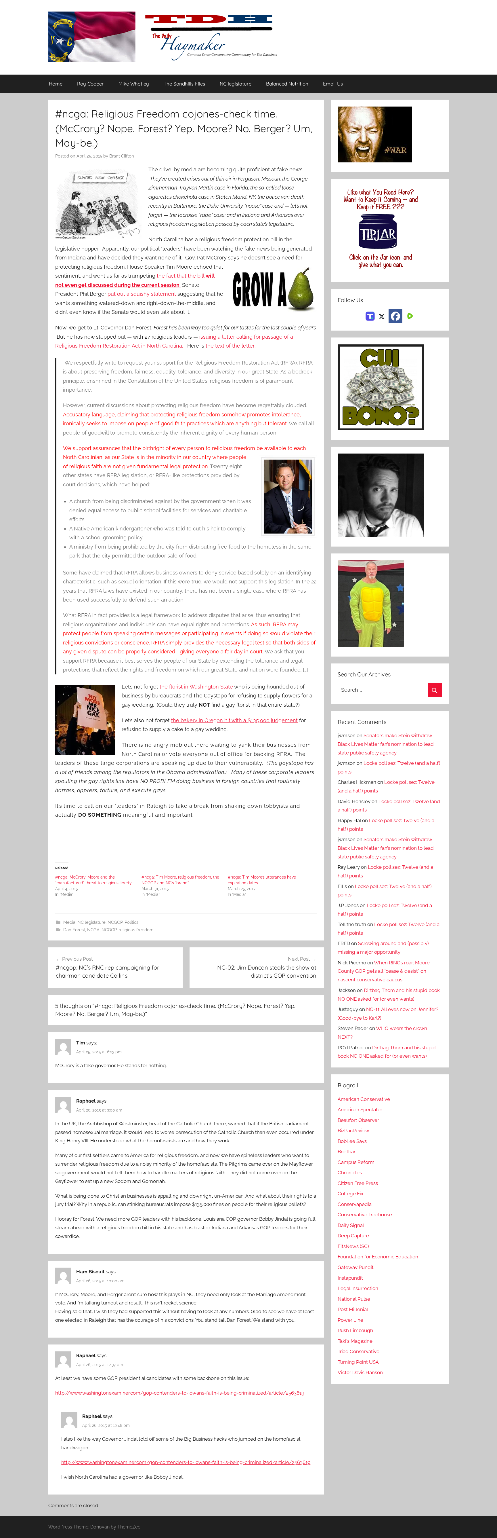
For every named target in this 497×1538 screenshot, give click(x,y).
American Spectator (360, 1109)
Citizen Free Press (358, 1183)
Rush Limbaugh (355, 1330)
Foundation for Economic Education (378, 1257)
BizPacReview (353, 1130)
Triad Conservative (358, 1351)
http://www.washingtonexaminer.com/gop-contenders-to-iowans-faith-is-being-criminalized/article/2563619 (179, 1393)
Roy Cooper (90, 84)
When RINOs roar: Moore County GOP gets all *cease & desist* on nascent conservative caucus (384, 971)
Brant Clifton (121, 156)
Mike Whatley (133, 84)
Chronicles (350, 1172)
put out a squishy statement (141, 294)
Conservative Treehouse (365, 1214)
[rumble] (409, 315)
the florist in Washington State (196, 687)
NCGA (93, 929)
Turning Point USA (358, 1362)
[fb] (395, 316)
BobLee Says (352, 1141)
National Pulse (354, 1299)
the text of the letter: (230, 346)
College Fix (351, 1193)
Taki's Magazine (355, 1341)
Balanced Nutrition (287, 84)
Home (55, 84)
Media (69, 922)
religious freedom (136, 929)
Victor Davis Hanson (360, 1372)
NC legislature (235, 84)
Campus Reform (356, 1162)
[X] (381, 315)
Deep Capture (353, 1236)
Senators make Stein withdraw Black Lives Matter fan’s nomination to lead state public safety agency (386, 744)
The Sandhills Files (184, 84)
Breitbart (347, 1151)
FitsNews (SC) (353, 1246)
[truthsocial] (370, 315)
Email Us (333, 84)
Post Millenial (353, 1309)
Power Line (350, 1320)
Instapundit (350, 1278)
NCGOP (115, 922)
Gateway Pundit (356, 1267)
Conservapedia (355, 1204)
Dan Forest (74, 929)
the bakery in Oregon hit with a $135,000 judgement (234, 720)
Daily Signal (351, 1225)
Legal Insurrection (358, 1288)
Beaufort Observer (358, 1120)
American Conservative (364, 1099)
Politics (131, 922)
